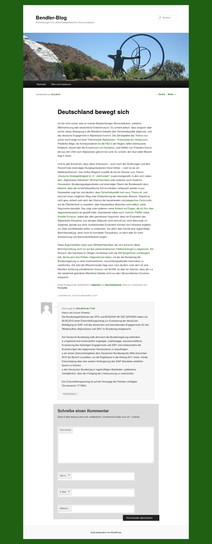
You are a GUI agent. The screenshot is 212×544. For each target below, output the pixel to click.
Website (64, 508)
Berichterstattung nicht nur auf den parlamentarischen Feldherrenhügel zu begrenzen (103, 249)
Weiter (172, 94)
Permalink (62, 287)
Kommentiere (70, 393)
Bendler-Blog (51, 17)
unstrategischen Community (136, 200)
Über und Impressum (61, 84)
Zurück (160, 94)
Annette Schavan (67, 216)
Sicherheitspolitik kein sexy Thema (120, 192)
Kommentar (65, 429)
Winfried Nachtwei (99, 180)
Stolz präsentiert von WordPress (106, 532)
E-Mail (65, 491)
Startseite (41, 84)
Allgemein (96, 284)
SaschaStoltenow (113, 284)
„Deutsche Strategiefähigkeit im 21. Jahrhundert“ (84, 176)
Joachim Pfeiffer (133, 212)
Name (65, 475)
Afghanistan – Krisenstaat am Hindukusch (125, 139)
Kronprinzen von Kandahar (100, 147)
